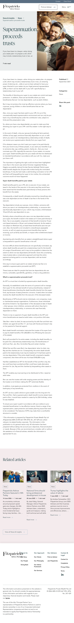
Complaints (64, 563)
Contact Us (64, 559)
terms (8, 598)
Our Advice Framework (37, 565)
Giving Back (24, 565)
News (20, 18)
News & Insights (9, 18)
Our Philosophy (39, 561)
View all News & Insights (13, 532)
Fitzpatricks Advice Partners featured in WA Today (13, 493)
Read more (6, 517)
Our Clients (37, 557)
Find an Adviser (46, 7)
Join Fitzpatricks (53, 561)
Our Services (38, 570)
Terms (63, 571)
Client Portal (67, 1)
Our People (24, 561)
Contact (58, 1)
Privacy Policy (65, 567)
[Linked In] (66, 574)
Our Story (24, 557)
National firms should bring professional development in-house (36, 493)
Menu (64, 7)
